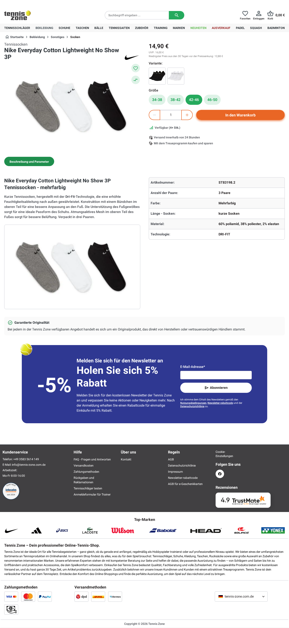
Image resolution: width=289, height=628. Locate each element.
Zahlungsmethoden (86, 471)
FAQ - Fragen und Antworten (92, 459)
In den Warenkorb (240, 115)
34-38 (157, 99)
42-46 (194, 99)
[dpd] (81, 596)
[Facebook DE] (220, 474)
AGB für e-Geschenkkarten (185, 484)
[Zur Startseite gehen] (17, 15)
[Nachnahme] (11, 609)
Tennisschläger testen (88, 488)
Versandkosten (84, 465)
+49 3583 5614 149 (31, 3)
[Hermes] (115, 596)
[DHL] (98, 596)
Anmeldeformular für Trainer (92, 494)
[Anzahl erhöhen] (187, 115)
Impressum (175, 471)
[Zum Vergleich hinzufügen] (135, 80)
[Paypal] (45, 596)
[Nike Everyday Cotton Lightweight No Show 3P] (157, 76)
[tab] (29, 161)
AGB (171, 459)
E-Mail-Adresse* (192, 367)
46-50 (212, 99)
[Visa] (11, 596)
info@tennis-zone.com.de (28, 464)
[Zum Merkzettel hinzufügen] (135, 68)
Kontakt (126, 459)
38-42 (175, 99)
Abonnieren (219, 388)
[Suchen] (176, 15)
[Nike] (131, 57)
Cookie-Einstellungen (220, 454)
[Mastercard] (28, 596)
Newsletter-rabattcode (220, 402)
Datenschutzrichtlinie (192, 406)
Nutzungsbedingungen (193, 402)
